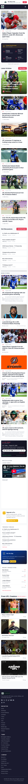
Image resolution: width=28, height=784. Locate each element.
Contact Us (3, 761)
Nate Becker (5, 570)
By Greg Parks (5, 39)
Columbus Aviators (5, 739)
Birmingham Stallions (6, 736)
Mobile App (4, 726)
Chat (2, 720)
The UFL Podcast (5, 680)
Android (13, 561)
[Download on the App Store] (2, 702)
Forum (2, 718)
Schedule (3, 714)
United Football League (18, 780)
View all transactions (6, 590)
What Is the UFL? (5, 763)
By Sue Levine (5, 325)
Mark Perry (6, 196)
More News (22, 68)
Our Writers (4, 759)
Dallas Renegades (5, 741)
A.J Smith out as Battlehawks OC (10, 529)
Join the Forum (21, 229)
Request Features (5, 728)
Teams (2, 716)
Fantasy (3, 730)
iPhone (6, 561)
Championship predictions (9, 540)
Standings (3, 710)
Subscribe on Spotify (6, 455)
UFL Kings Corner (5, 616)
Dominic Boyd (5, 575)
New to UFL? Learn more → (14, 64)
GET (25, 2)
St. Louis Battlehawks (6, 751)
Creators (3, 724)
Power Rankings (5, 712)
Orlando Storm (4, 749)
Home (2, 708)
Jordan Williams (6, 580)
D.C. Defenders (4, 743)
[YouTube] (11, 700)
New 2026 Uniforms (7, 543)
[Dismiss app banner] (2, 2)
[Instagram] (6, 700)
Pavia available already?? (8, 532)
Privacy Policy (4, 773)
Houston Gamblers (5, 745)
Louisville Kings (4, 747)
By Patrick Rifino (3, 299)
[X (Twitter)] (4, 700)
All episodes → (22, 452)
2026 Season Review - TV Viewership (11, 536)
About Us (3, 757)
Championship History (6, 769)
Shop (2, 767)
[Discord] (13, 700)
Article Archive (4, 771)
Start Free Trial (11, 520)
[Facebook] (2, 700)
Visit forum (4, 547)
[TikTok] (8, 700)
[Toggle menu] (25, 6)
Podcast (3, 722)
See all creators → (22, 596)
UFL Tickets (4, 765)
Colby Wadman (6, 585)
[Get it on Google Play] (4, 702)
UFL (3, 31)
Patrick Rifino (6, 119)
